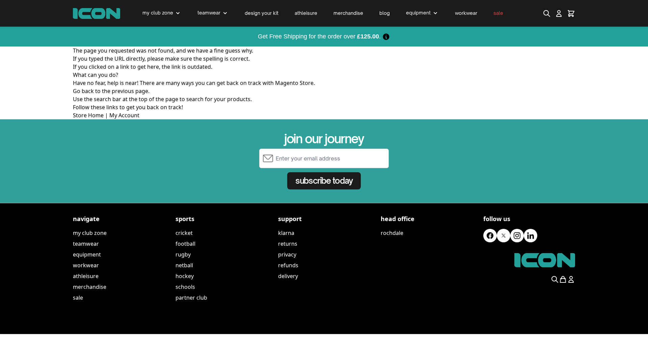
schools (185, 287)
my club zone (90, 233)
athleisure (86, 276)
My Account (124, 115)
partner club (191, 297)
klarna (286, 233)
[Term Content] (386, 36)
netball (184, 265)
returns (287, 243)
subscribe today (323, 181)
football (185, 243)
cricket (184, 233)
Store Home (88, 115)
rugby (183, 254)
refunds (288, 265)
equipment (87, 254)
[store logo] (96, 13)
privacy (287, 254)
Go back (83, 91)
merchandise (89, 287)
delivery (288, 276)
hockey (185, 276)
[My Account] (559, 13)
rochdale (392, 233)
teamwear (86, 243)
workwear (86, 265)
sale (78, 297)
